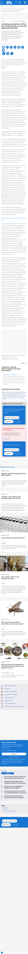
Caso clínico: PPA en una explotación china (10, 577)
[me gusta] (11, 53)
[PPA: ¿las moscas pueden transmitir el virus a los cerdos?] (14, 609)
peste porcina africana (9, 811)
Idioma (23, 21)
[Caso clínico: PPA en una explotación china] (14, 563)
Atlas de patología (10, 697)
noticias (6, 809)
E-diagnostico (8, 700)
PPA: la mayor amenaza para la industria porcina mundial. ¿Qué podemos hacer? (12, 666)
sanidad (6, 808)
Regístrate (8, 421)
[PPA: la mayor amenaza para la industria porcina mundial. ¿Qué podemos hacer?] (14, 651)
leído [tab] (7, 773)
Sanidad (3, 470)
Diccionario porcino (10, 703)
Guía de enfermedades (11, 694)
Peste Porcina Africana (11, 691)
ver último (6, 439)
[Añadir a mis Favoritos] (3, 53)
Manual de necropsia (10, 685)
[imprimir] (7, 53)
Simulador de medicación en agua (14, 706)
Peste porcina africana (10, 374)
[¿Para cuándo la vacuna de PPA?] (14, 524)
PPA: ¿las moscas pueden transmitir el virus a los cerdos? (12, 623)
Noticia (7, 470)
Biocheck (7, 688)
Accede (17, 421)
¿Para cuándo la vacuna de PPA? (13, 538)
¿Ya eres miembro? (14, 757)
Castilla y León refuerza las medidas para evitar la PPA (11, 497)
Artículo (7, 535)
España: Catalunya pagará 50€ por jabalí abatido (13, 474)
